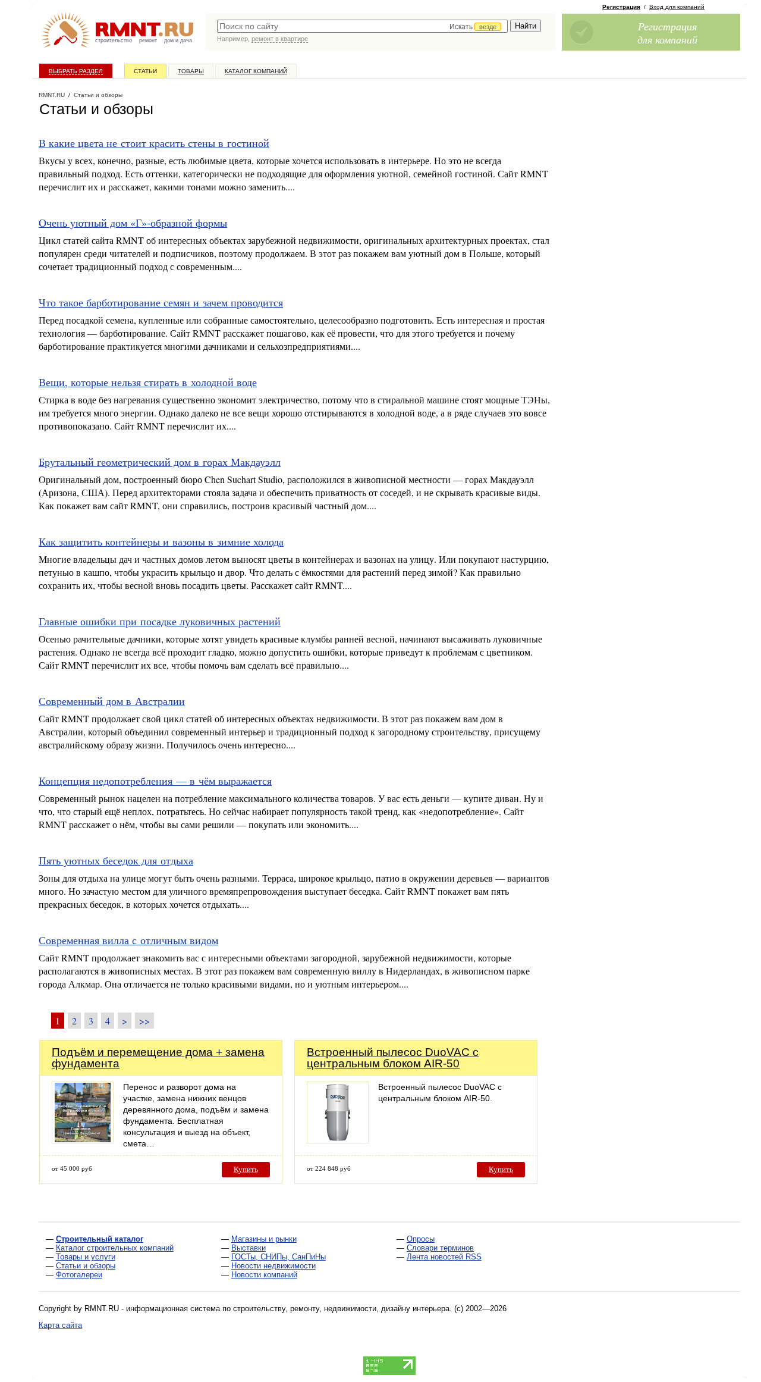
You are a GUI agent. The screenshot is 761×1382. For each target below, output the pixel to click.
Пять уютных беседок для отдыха (116, 860)
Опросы (421, 1238)
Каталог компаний (256, 71)
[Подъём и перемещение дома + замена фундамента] (82, 1140)
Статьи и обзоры (85, 1265)
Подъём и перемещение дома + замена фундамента (158, 1058)
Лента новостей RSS (444, 1256)
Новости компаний (264, 1274)
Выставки (248, 1247)
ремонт (148, 40)
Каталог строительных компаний (115, 1247)
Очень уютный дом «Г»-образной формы (133, 222)
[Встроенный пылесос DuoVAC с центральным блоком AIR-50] (337, 1140)
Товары (191, 71)
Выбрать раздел (76, 71)
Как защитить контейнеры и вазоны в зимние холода (161, 541)
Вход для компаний (677, 7)
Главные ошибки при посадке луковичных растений (160, 621)
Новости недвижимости (273, 1265)
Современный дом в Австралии (112, 701)
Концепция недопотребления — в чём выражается (155, 780)
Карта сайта (60, 1325)
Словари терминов (440, 1247)
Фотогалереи (79, 1274)
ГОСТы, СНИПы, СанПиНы (278, 1256)
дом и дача (178, 40)
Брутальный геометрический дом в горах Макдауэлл (160, 462)
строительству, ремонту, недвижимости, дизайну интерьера (341, 1308)
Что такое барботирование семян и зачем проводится (161, 302)
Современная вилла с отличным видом (128, 940)
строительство (113, 40)
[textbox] (362, 26)
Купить (246, 1169)
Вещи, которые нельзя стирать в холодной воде (148, 382)
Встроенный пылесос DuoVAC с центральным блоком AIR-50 (393, 1058)
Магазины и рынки (264, 1238)
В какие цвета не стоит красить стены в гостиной (154, 143)
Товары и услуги (85, 1256)
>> (144, 1020)
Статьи (145, 71)
